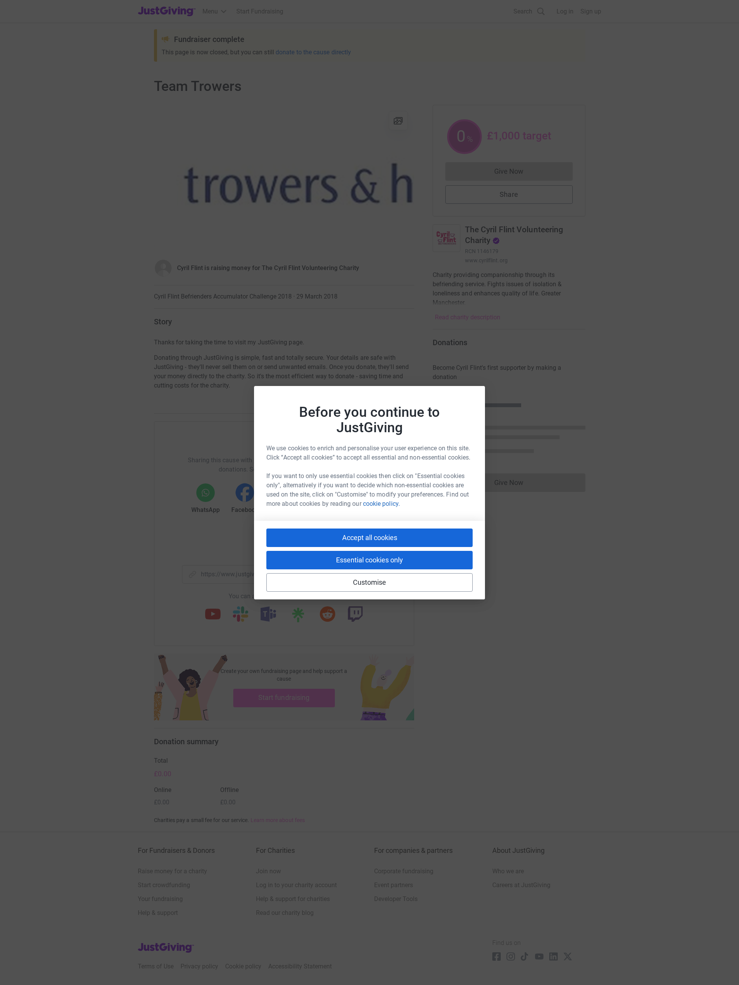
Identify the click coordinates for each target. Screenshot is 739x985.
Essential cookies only (369, 560)
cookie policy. (381, 503)
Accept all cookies (369, 538)
